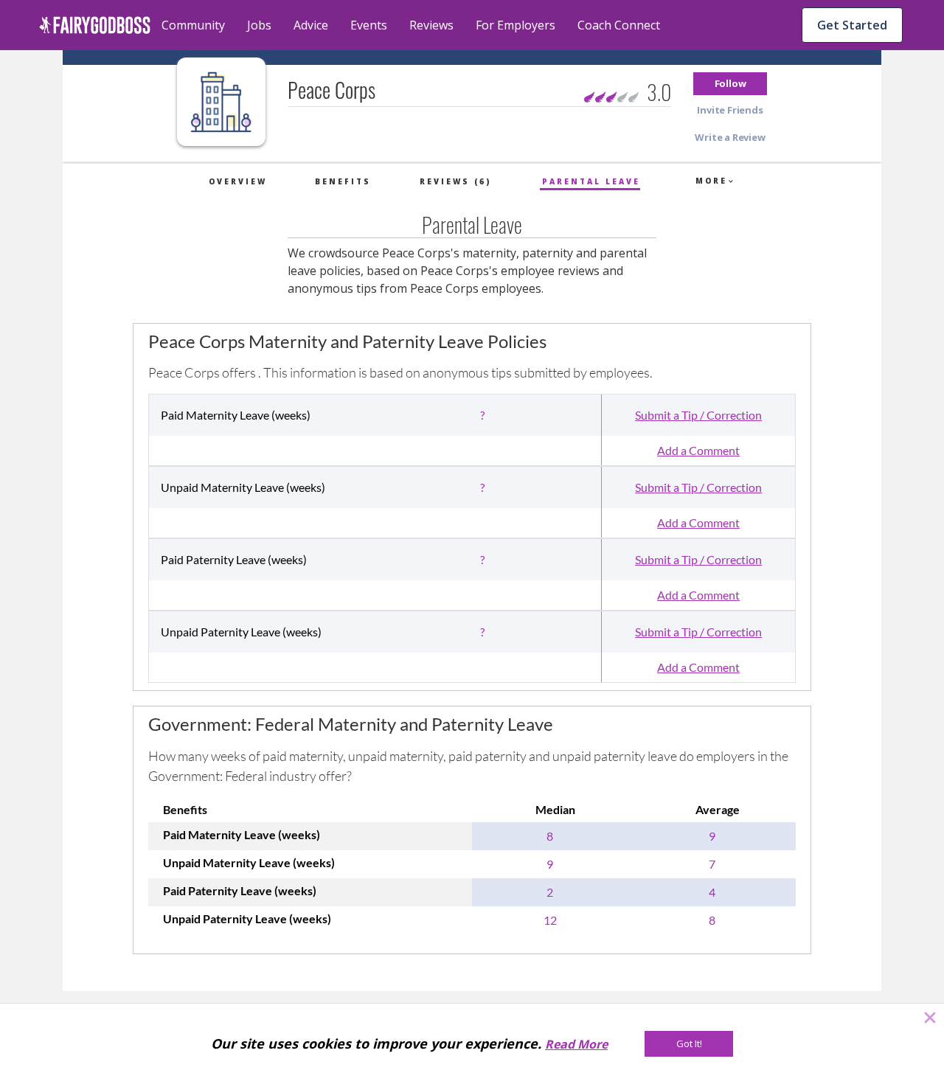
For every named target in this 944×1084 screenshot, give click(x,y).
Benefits (343, 181)
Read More (576, 1044)
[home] (94, 25)
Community (193, 25)
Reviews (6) (455, 181)
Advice (311, 25)
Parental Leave (591, 181)
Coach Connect (618, 25)
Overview (238, 181)
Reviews (431, 25)
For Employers (515, 25)
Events (368, 25)
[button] (730, 83)
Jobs (259, 25)
